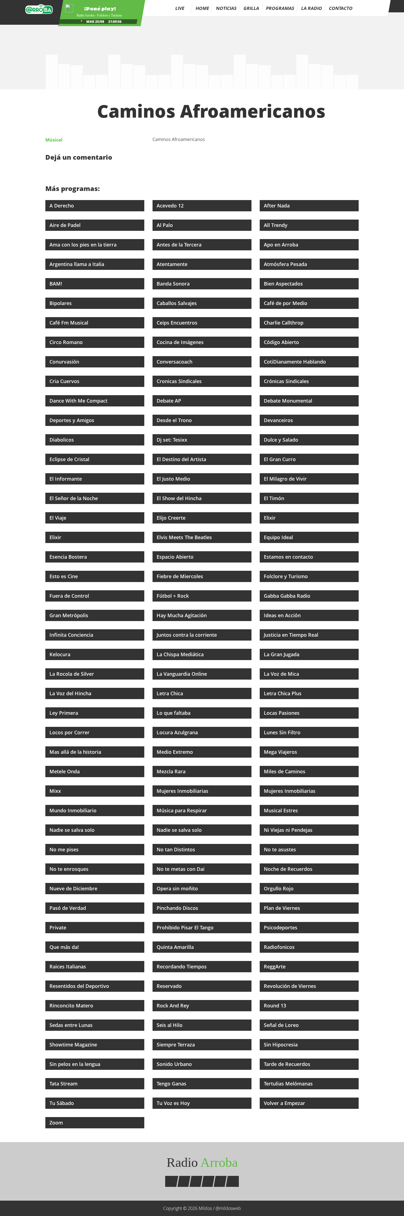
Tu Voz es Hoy (174, 1103)
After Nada (277, 205)
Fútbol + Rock (173, 595)
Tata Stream (64, 1083)
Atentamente (173, 264)
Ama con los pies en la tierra (83, 244)
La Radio (312, 8)
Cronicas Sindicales (180, 381)
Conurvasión (65, 361)
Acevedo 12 (171, 205)
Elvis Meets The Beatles (185, 537)
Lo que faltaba (174, 713)
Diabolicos (62, 439)
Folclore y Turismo (286, 576)
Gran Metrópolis (69, 615)
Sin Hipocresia (281, 1044)
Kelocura (60, 654)
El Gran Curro (280, 459)
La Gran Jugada (282, 654)
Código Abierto (282, 342)
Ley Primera (64, 713)
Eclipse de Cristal (70, 459)
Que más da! (64, 947)
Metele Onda (65, 771)
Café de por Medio (286, 303)
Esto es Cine (64, 576)
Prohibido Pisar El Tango (186, 927)
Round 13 (275, 1005)
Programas (280, 8)
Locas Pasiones (282, 713)
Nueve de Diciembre (74, 888)
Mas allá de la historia (76, 752)
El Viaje (58, 517)
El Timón (275, 498)
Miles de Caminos (285, 771)
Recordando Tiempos (182, 966)
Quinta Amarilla (176, 947)
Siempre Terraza (176, 1044)
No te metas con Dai (181, 869)
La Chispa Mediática (181, 654)
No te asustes (280, 849)
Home (202, 8)
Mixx (55, 791)
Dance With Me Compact (79, 400)
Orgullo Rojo (279, 888)
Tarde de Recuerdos (288, 1064)
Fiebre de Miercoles (180, 576)
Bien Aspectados (284, 283)
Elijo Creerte (172, 517)
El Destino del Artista (182, 459)
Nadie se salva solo (72, 830)
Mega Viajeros (281, 752)
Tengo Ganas (172, 1083)
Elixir (270, 517)
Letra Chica (170, 693)
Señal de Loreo (282, 1025)
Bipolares (61, 303)
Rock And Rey (173, 1005)
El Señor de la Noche (74, 498)
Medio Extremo (175, 752)
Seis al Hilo (170, 1025)
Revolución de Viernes (290, 986)
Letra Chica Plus (283, 693)
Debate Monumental (289, 400)
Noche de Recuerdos (289, 869)
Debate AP (169, 400)
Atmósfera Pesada (286, 264)
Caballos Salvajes (177, 303)
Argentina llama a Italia (77, 264)
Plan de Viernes (282, 908)
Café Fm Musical (69, 322)
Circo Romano (66, 342)
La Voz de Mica (282, 674)
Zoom (56, 1122)
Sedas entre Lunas (71, 1025)
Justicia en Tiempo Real (292, 634)
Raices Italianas (68, 966)
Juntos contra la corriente (187, 634)
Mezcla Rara (172, 771)
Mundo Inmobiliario (73, 810)
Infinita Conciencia (72, 634)
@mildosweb (228, 1208)
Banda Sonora (174, 283)
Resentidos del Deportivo (79, 986)
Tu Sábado (62, 1103)
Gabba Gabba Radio (288, 595)
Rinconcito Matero (72, 1005)
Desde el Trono (175, 420)
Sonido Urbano (175, 1064)
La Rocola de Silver (72, 674)
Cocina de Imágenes (181, 342)
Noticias (226, 8)
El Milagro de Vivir (286, 478)
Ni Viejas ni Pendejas (289, 830)
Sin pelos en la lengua (75, 1064)
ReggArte (275, 966)
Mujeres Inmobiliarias (183, 791)
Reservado (170, 986)
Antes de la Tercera (180, 244)
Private (58, 927)
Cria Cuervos (65, 381)
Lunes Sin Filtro (283, 732)
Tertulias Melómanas (289, 1083)
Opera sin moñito (178, 888)
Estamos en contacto (289, 556)
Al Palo (165, 225)
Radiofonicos (280, 947)
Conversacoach (175, 361)
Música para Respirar (182, 810)
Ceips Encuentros (178, 322)
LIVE (180, 8)
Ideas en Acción (283, 615)
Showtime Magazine (73, 1044)
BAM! (56, 283)
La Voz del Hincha (71, 693)
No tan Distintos (177, 849)
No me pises (64, 849)
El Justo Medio (174, 478)
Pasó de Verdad (68, 908)
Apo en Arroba (282, 244)
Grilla (251, 8)
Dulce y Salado (282, 439)
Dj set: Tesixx (173, 439)
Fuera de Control (69, 595)
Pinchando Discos (178, 908)
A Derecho (62, 205)
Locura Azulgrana (178, 732)
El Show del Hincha (180, 498)
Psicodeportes (281, 927)
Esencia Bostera (68, 556)
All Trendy (276, 225)
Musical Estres (281, 810)
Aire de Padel (65, 225)
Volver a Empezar (285, 1103)
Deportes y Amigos (72, 420)
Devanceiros (279, 420)
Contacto (340, 8)
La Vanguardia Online (182, 674)
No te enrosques (69, 869)
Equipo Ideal (279, 537)
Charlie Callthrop (284, 322)
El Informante (66, 478)
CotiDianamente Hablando (295, 361)
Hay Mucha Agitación (182, 615)
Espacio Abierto (176, 556)
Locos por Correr (70, 732)
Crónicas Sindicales (287, 381)
